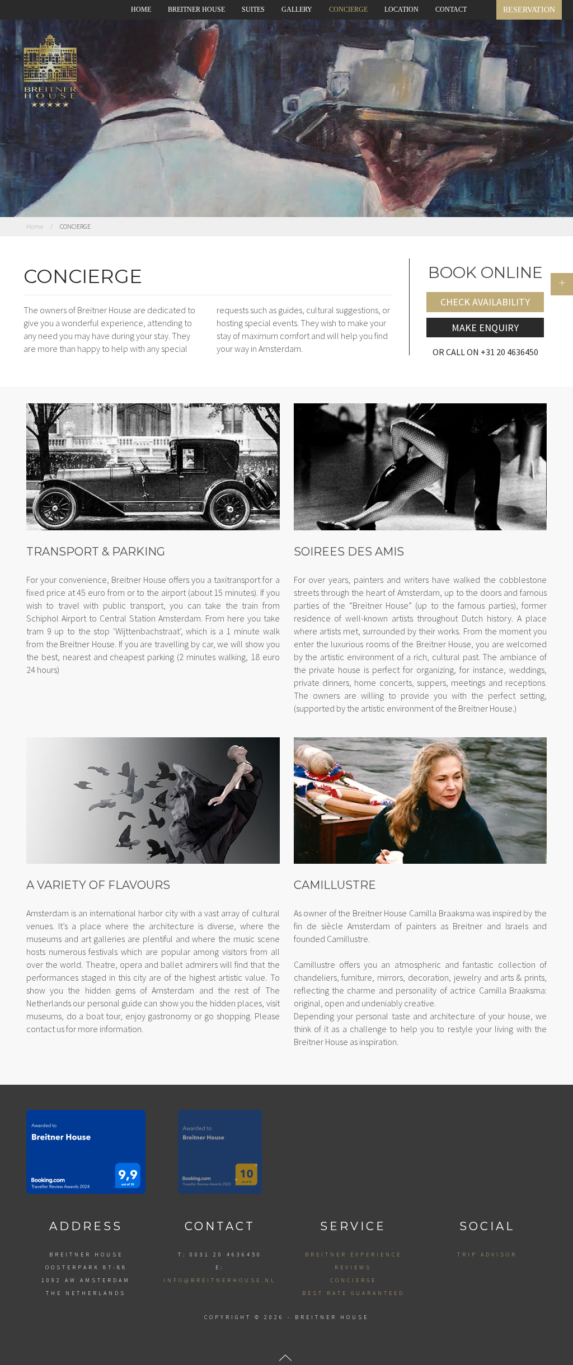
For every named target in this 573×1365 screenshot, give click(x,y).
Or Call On (485, 351)
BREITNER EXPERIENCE (353, 1254)
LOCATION (401, 9)
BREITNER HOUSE (196, 9)
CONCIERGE (348, 9)
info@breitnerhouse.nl (219, 1280)
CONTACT (451, 9)
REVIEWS (353, 1267)
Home (141, 9)
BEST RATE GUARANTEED (353, 1293)
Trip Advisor (487, 1254)
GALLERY (296, 9)
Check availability (485, 301)
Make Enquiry (485, 327)
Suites (253, 9)
